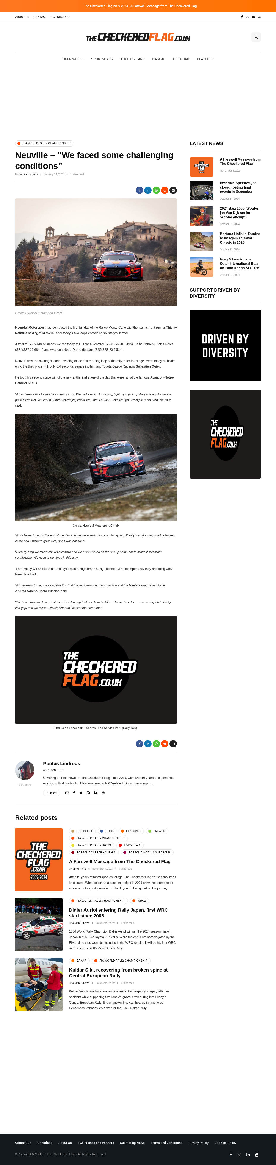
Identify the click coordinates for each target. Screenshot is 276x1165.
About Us (22, 17)
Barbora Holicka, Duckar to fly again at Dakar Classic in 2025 (240, 238)
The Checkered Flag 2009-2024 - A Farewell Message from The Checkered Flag (140, 6)
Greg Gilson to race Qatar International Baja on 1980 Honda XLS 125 (239, 263)
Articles (52, 793)
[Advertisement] (138, 100)
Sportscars (102, 59)
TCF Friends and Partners (96, 1143)
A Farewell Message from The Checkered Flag (120, 861)
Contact (40, 17)
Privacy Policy (198, 1143)
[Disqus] (96, 1074)
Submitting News (132, 1143)
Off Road (181, 59)
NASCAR (158, 59)
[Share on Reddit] (164, 190)
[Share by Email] (173, 190)
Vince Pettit (79, 868)
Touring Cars (132, 59)
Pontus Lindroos (28, 174)
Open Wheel (73, 59)
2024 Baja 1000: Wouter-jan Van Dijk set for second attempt (239, 213)
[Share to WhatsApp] (156, 190)
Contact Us (23, 1143)
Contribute (44, 1143)
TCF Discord (60, 17)
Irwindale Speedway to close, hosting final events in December (238, 187)
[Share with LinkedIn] (148, 190)
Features (205, 59)
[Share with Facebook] (139, 190)
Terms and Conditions (166, 1143)
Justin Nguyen (80, 923)
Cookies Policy (225, 1143)
